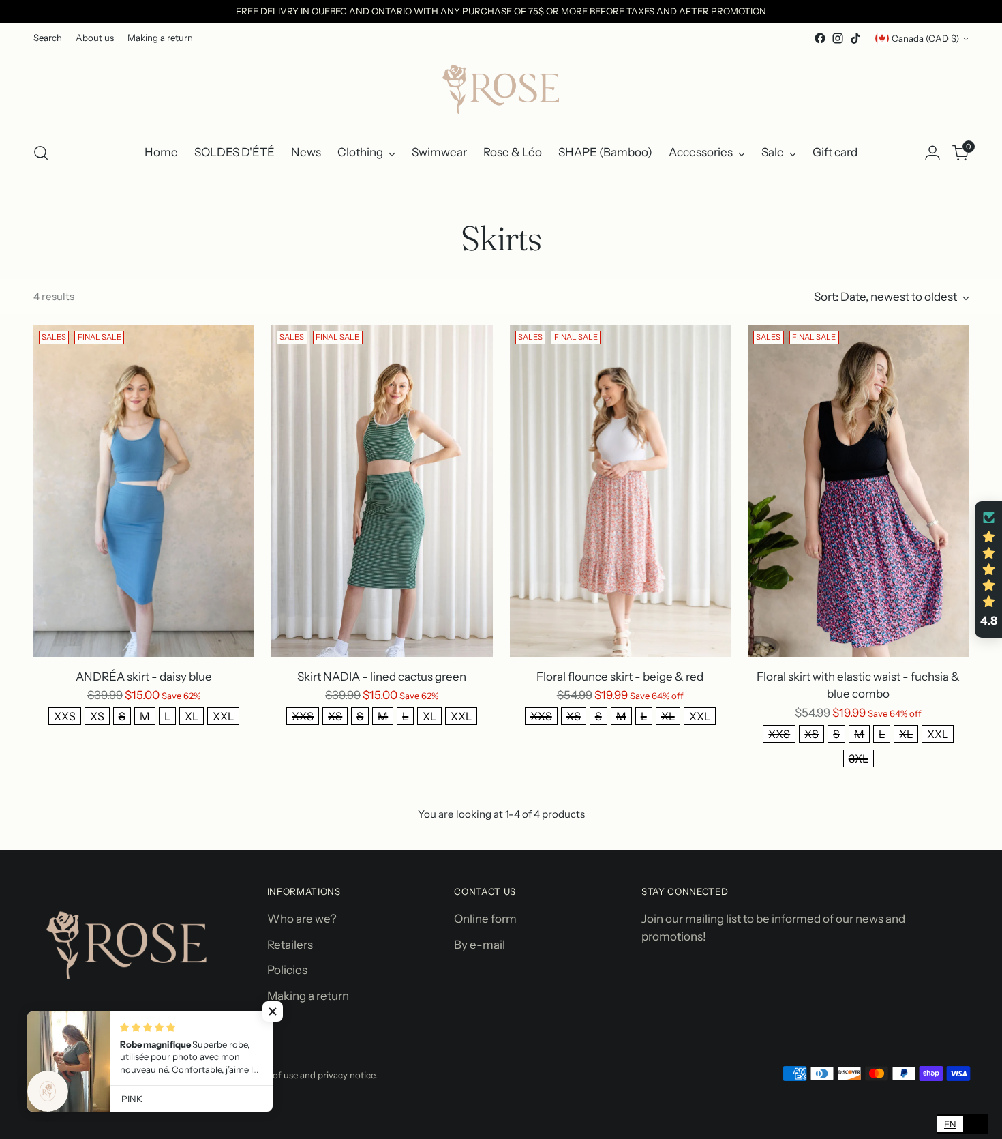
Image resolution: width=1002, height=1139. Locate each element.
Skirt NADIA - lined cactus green (381, 676)
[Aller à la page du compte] (932, 152)
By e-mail (479, 944)
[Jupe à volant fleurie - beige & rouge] (620, 491)
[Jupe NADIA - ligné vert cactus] (382, 491)
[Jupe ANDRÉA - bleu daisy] (144, 491)
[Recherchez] (41, 152)
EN (950, 1124)
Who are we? (302, 919)
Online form (485, 919)
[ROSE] (501, 89)
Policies (287, 970)
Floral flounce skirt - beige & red (619, 676)
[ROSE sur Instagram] (838, 38)
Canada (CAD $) (925, 38)
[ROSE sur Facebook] (820, 38)
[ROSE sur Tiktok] (855, 38)
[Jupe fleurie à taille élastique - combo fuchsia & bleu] (858, 491)
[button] (272, 1011)
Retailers (290, 944)
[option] (975, 1124)
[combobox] (950, 1124)
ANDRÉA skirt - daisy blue (144, 676)
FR (976, 1124)
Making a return (308, 996)
